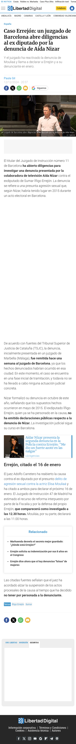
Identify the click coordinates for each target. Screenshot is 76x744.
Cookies (19, 730)
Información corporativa (22, 727)
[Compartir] (6, 88)
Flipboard (46, 738)
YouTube (35, 738)
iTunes (57, 738)
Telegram (51, 738)
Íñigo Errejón (18, 604)
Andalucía (6, 16)
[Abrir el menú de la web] (4, 8)
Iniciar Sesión (72, 8)
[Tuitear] (12, 88)
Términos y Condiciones (52, 727)
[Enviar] (19, 88)
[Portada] (24, 8)
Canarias (28, 16)
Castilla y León (43, 16)
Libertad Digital (38, 721)
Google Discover (40, 738)
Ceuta (15, 2)
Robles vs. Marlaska (29, 2)
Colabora (61, 8)
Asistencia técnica (38, 730)
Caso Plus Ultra (46, 2)
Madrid (17, 16)
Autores (56, 730)
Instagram (29, 738)
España (7, 24)
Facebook (18, 738)
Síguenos (41, 88)
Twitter (24, 738)
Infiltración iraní (62, 2)
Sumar (29, 604)
